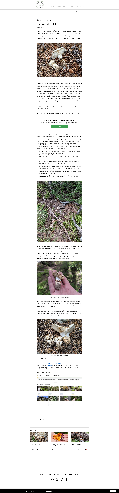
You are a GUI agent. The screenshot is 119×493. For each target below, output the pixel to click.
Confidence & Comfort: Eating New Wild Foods (59, 445)
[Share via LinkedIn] (43, 419)
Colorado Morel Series (40, 11)
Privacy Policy (49, 491)
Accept (113, 491)
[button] (76, 11)
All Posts (32, 11)
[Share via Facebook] (37, 419)
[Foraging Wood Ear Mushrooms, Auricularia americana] (80, 437)
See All (87, 430)
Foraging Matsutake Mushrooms (36, 445)
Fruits (61, 11)
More (66, 11)
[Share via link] (46, 419)
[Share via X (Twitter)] (40, 419)
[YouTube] (52, 479)
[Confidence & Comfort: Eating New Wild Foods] (59, 437)
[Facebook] (66, 479)
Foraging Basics (45, 414)
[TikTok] (61, 479)
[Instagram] (57, 479)
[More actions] (81, 20)
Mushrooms (50, 11)
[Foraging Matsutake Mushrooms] (39, 437)
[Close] (117, 491)
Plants (56, 11)
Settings (107, 491)
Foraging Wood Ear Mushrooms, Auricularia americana (78, 445)
